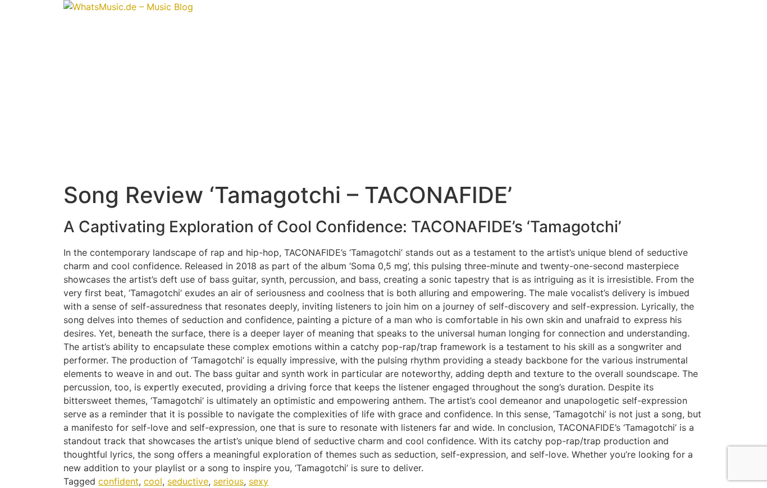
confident (118, 481)
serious (228, 481)
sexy (258, 481)
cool (153, 481)
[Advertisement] (383, 97)
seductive (187, 481)
